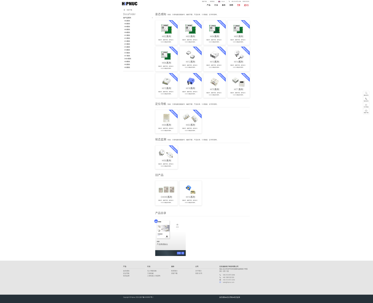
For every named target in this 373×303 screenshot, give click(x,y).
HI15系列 (127, 44)
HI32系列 (127, 64)
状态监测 (126, 276)
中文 (179, 253)
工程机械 (150, 273)
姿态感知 (126, 271)
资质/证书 (198, 273)
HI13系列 (127, 38)
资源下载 (204, 1)
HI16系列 (127, 47)
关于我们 (198, 271)
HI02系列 (127, 21)
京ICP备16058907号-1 (146, 297)
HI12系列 (127, 35)
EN (182, 253)
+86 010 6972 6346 (229, 275)
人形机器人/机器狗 (153, 276)
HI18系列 (127, 50)
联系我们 (212, 1)
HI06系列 (127, 32)
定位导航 (126, 273)
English (223, 1)
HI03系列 (127, 24)
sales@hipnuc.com (228, 282)
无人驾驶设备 (152, 271)
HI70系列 (127, 53)
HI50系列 (127, 67)
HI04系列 (127, 26)
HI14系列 (127, 41)
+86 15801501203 (228, 277)
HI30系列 (127, 61)
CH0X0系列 (127, 59)
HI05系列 (127, 29)
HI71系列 (127, 56)
